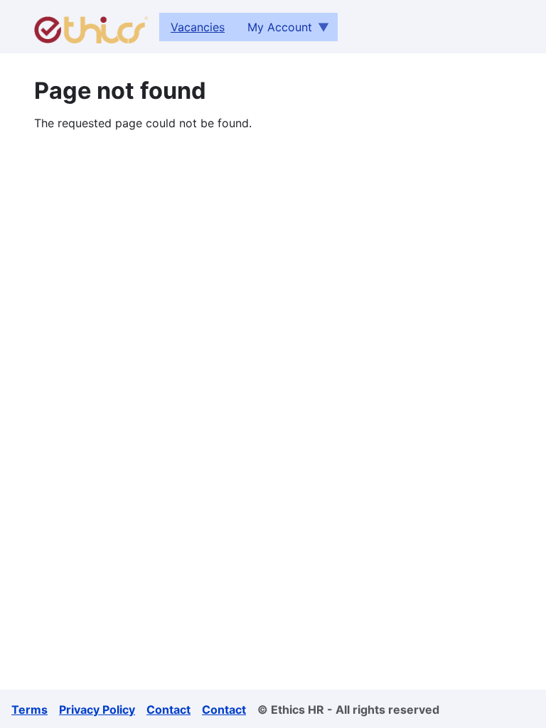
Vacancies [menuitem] (198, 27)
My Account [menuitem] (274, 30)
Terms (29, 710)
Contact (168, 710)
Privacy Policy (97, 710)
